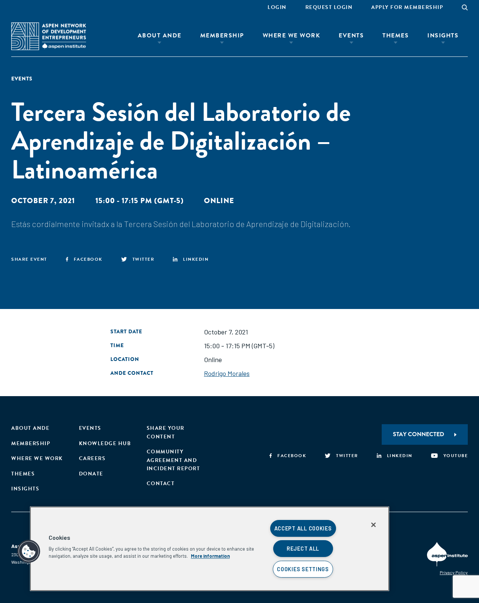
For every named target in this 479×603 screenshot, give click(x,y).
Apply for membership (407, 7)
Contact (161, 483)
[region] (209, 548)
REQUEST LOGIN (329, 7)
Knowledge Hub (105, 443)
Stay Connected (418, 434)
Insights (442, 35)
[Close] (373, 525)
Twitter (143, 259)
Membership (222, 35)
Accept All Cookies (303, 528)
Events (351, 35)
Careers (92, 458)
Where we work (37, 458)
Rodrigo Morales (227, 373)
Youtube (455, 455)
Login (277, 7)
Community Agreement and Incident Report (173, 460)
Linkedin (195, 259)
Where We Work (291, 35)
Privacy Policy (454, 572)
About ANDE (159, 35)
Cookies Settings (303, 569)
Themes (395, 35)
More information (210, 556)
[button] (29, 551)
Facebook (88, 259)
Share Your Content (165, 432)
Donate (91, 474)
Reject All (303, 548)
